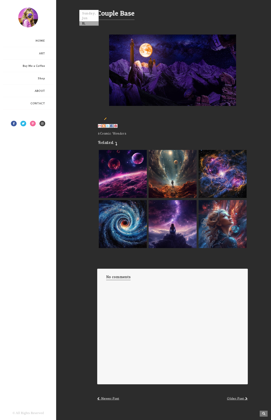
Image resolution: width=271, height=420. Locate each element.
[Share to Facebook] (112, 126)
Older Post (235, 398)
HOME (40, 40)
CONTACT (38, 103)
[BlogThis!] (104, 126)
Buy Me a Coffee (34, 66)
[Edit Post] (104, 118)
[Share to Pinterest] (116, 126)
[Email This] (100, 126)
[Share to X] (108, 126)
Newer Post (110, 398)
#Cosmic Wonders (112, 133)
